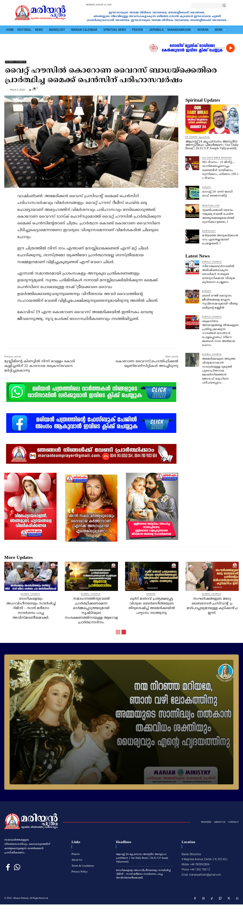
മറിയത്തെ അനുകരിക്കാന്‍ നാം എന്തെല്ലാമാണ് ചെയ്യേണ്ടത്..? (220, 239)
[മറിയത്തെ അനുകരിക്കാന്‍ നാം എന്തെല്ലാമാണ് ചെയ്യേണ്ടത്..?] (192, 236)
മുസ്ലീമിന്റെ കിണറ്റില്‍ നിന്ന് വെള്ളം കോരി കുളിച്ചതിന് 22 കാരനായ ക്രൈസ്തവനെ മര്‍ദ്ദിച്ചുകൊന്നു (39, 366)
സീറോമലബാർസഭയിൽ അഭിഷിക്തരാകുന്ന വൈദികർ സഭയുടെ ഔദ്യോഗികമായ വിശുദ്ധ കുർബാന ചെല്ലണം (218, 274)
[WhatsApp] (235, 90)
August (206, 187)
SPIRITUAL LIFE (211, 205)
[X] (218, 90)
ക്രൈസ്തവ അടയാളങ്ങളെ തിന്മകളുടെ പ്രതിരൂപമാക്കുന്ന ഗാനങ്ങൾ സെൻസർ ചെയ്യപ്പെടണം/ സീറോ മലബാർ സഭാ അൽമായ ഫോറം (220, 333)
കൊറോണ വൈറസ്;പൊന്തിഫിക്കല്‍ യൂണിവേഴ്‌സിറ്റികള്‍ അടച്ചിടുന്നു (147, 363)
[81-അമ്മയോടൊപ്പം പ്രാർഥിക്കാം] (121, 722)
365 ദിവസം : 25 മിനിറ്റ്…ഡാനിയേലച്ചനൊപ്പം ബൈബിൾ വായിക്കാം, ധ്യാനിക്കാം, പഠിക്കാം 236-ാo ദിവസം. (220, 170)
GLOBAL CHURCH (15, 62)
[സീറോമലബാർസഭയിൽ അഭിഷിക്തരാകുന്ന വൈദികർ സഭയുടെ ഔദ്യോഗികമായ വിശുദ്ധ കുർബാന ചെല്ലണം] (192, 267)
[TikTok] (211, 898)
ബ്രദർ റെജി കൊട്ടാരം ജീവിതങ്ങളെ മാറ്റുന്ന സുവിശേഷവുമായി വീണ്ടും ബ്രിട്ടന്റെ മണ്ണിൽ (220, 301)
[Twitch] (220, 898)
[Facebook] (210, 90)
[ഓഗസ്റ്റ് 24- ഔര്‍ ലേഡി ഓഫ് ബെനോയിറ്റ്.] (192, 193)
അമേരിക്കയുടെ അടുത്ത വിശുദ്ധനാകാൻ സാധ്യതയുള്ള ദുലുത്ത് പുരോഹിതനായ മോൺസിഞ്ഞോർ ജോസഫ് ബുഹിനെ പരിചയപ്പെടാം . (218, 371)
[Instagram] (203, 898)
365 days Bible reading (217, 158)
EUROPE (206, 291)
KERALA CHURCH (212, 262)
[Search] (224, 6)
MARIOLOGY (209, 231)
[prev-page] (118, 632)
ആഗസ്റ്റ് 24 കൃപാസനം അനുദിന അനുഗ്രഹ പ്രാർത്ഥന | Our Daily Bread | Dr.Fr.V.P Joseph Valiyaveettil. (212, 145)
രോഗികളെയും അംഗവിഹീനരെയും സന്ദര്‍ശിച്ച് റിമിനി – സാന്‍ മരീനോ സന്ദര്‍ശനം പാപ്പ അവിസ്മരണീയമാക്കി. (31, 608)
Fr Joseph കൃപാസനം (197, 137)
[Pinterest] (227, 90)
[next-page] (124, 632)
